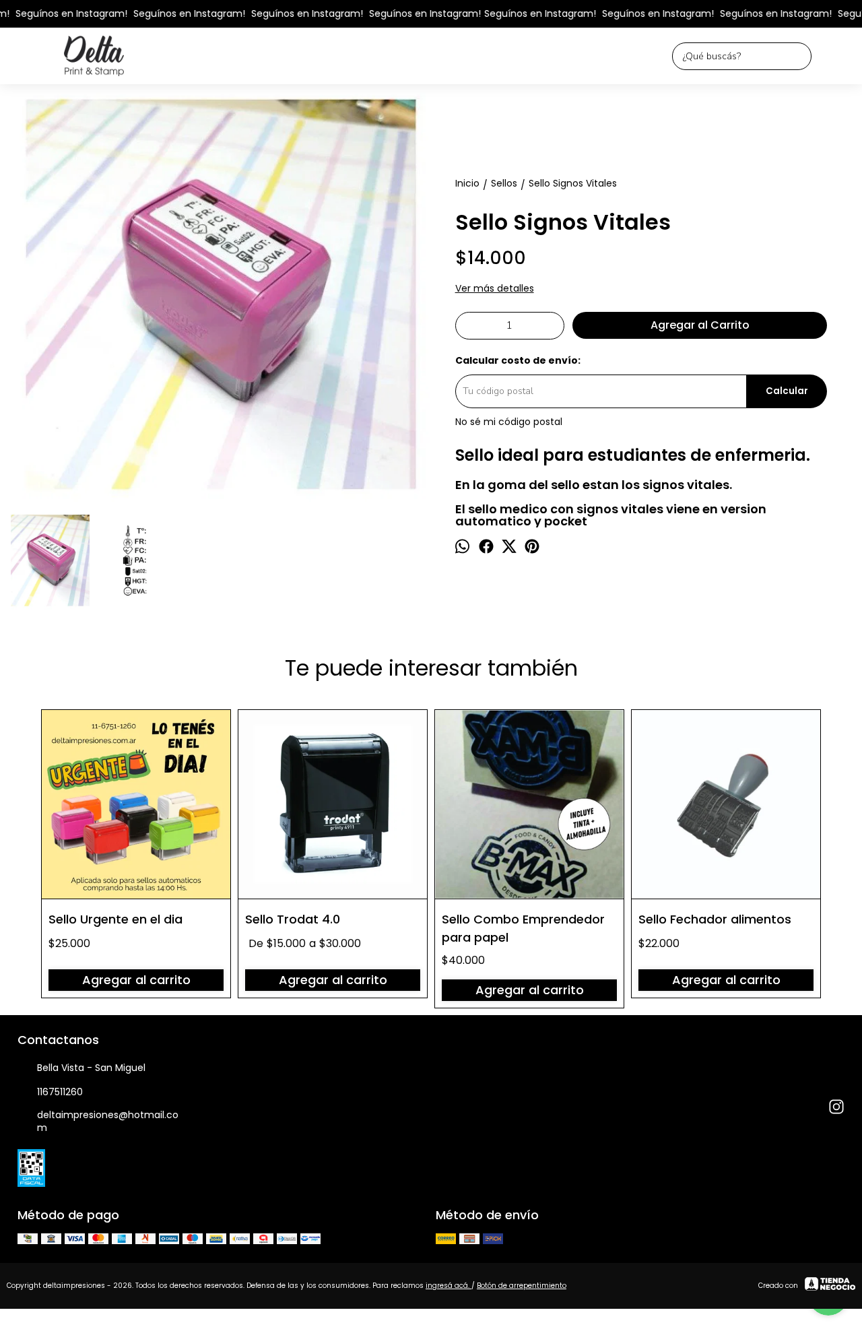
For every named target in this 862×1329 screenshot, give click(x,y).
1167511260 (60, 1092)
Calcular (787, 391)
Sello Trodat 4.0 (292, 919)
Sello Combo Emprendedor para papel (523, 928)
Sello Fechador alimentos (714, 919)
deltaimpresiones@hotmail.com (107, 1121)
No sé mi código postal (508, 421)
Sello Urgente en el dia (115, 919)
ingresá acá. (448, 1286)
